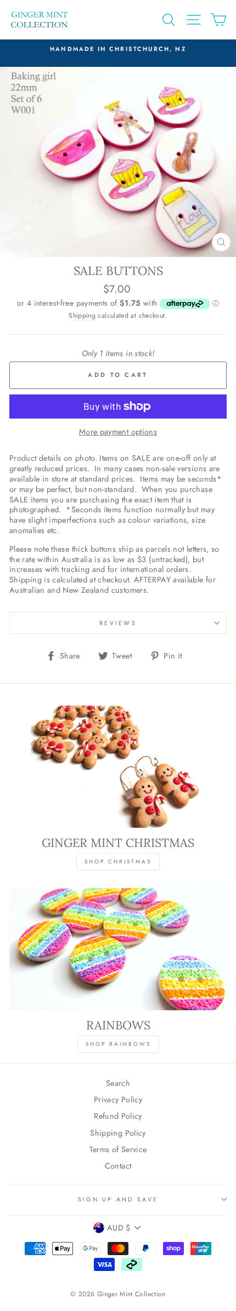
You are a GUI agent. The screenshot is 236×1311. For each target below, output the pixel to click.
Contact (118, 1165)
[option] (118, 49)
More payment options (118, 432)
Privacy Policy (118, 1099)
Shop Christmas (118, 861)
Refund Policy (118, 1115)
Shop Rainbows (118, 1044)
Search (118, 1083)
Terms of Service (118, 1149)
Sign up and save (118, 1199)
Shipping (82, 316)
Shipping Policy (117, 1132)
